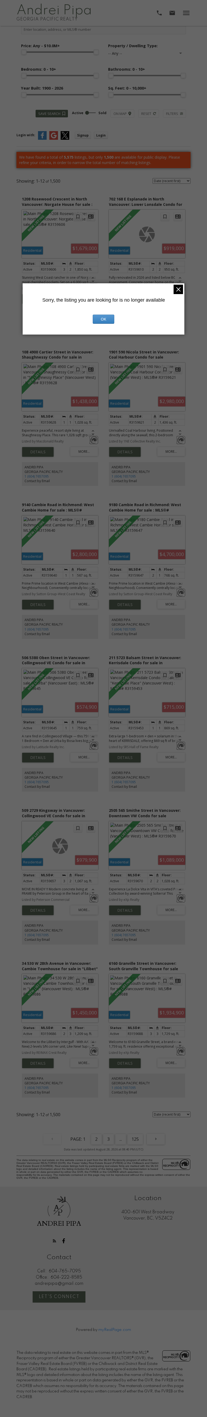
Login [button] (101, 135)
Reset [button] (146, 113)
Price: (40, 45)
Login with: (25, 135)
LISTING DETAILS (38, 452)
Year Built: (42, 88)
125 (135, 1139)
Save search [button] (49, 113)
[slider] (23, 52)
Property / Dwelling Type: (133, 45)
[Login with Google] (53, 138)
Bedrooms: (38, 69)
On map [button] (120, 113)
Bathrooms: (126, 69)
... (120, 1139)
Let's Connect (59, 1297)
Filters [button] (172, 113)
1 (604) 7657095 (37, 476)
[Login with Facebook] (42, 138)
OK (103, 319)
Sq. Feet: (127, 88)
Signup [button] (83, 135)
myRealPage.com (114, 1330)
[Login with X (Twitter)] (65, 138)
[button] (54, 1240)
